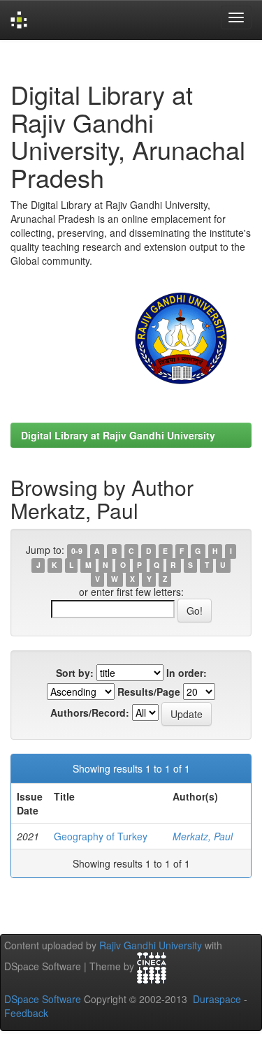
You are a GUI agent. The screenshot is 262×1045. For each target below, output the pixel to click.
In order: (186, 673)
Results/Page (148, 692)
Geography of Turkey (100, 836)
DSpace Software (42, 999)
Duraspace (217, 999)
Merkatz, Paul (203, 836)
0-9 (76, 551)
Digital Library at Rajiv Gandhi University (118, 435)
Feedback (26, 1013)
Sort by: (75, 673)
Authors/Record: (89, 712)
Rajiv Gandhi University (150, 945)
